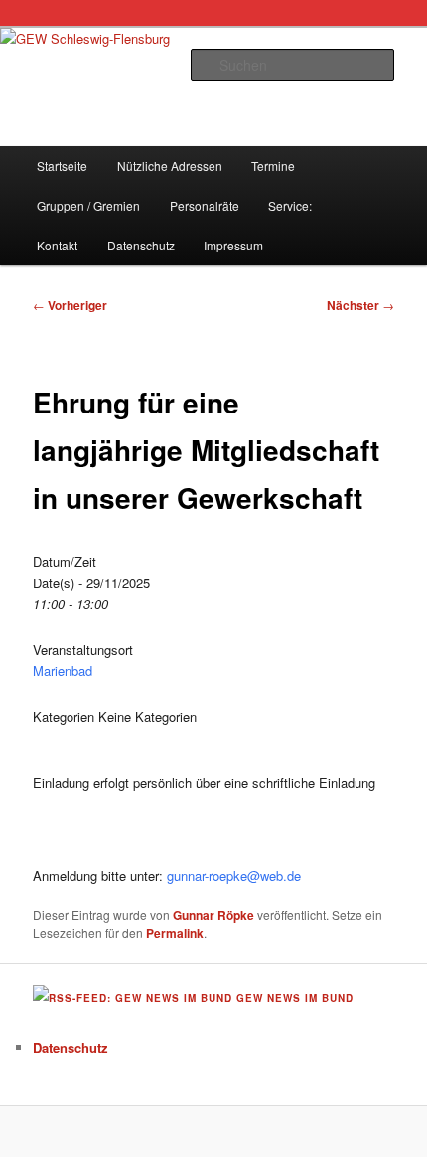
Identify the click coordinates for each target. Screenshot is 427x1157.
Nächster (360, 305)
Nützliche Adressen (169, 165)
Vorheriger (70, 305)
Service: (290, 205)
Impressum (233, 245)
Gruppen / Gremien (88, 205)
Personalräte (204, 205)
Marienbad (62, 670)
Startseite (62, 165)
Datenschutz (141, 245)
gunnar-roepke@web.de (234, 875)
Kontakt (57, 245)
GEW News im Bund (295, 998)
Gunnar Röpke (213, 915)
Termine (273, 165)
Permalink (175, 933)
